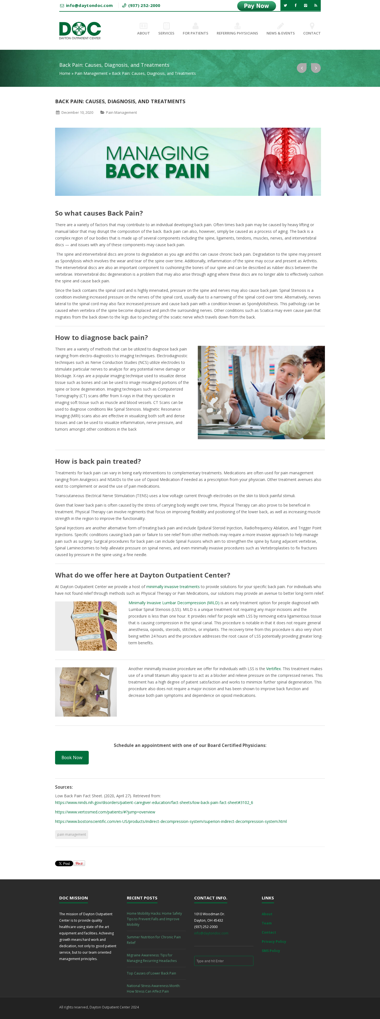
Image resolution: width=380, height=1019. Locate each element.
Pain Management (91, 73)
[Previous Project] (302, 68)
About (143, 33)
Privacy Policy (274, 941)
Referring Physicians (237, 33)
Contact (312, 33)
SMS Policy (271, 950)
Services (166, 33)
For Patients (195, 33)
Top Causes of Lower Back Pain (151, 973)
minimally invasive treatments (173, 586)
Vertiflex (273, 668)
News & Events (281, 33)
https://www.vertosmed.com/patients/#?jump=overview (105, 812)
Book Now (71, 757)
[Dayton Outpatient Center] (80, 30)
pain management (71, 834)
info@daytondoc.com (211, 933)
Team (267, 923)
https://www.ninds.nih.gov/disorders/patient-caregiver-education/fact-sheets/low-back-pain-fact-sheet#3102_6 (154, 802)
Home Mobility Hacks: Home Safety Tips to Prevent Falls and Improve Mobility (154, 919)
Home (64, 73)
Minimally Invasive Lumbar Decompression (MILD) (174, 602)
